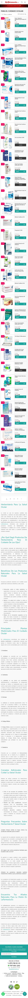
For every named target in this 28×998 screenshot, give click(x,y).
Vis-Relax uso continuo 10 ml (20, 111)
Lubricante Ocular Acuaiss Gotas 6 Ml (19, 270)
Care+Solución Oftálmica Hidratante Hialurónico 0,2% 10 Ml (20, 178)
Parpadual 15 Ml (18, 230)
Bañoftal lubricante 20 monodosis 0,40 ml (20, 85)
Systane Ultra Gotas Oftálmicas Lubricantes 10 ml (20, 72)
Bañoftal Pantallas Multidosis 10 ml (19, 363)
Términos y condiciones (12, 974)
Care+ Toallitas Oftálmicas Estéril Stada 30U (20, 45)
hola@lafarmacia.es (14, 969)
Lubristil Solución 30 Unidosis (19, 244)
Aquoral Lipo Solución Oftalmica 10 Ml (20, 416)
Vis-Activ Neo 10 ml (19, 137)
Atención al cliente (16, 973)
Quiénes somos (7, 973)
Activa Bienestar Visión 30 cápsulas (20, 482)
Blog (23, 973)
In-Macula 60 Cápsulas (20, 442)
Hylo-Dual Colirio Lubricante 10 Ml (19, 164)
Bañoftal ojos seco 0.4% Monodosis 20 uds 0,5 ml (20, 204)
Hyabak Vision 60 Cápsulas (19, 390)
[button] (1, 2)
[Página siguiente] (21, 498)
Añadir (17, 25)
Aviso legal (16, 993)
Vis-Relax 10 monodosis (20, 336)
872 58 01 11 (14, 963)
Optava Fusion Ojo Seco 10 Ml (20, 376)
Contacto (20, 976)
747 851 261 (15, 966)
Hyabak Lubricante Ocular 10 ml (19, 32)
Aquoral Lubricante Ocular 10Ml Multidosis (20, 403)
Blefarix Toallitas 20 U (20, 216)
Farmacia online (15, 991)
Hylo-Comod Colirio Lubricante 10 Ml (19, 323)
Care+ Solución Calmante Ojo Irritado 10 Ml (20, 19)
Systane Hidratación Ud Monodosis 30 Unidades (20, 310)
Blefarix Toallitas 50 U (20, 283)
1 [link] (6, 498)
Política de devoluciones (11, 976)
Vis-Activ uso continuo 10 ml (20, 125)
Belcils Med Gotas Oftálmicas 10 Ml (19, 456)
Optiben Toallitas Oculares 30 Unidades (20, 429)
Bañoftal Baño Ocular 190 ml (20, 98)
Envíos (19, 974)
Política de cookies (17, 995)
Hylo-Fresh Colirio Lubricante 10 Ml (19, 257)
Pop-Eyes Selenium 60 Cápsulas (20, 297)
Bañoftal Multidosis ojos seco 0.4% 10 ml (20, 58)
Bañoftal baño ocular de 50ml (20, 191)
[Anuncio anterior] (1, 5)
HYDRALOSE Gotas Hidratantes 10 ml (19, 350)
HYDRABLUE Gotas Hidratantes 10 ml (19, 151)
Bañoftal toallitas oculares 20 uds (19, 469)
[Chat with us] (3, 994)
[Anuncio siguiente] (26, 5)
